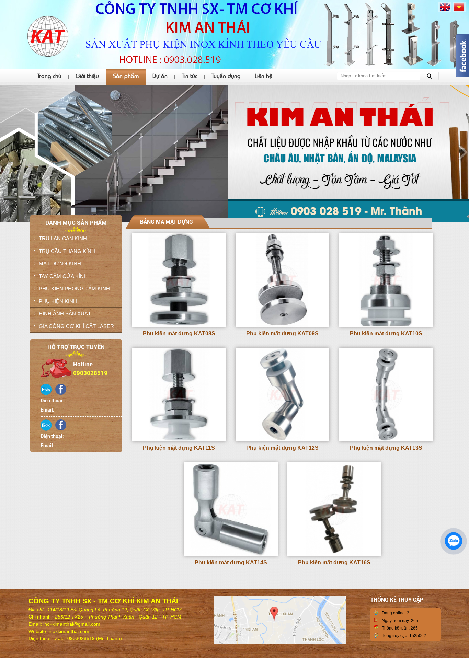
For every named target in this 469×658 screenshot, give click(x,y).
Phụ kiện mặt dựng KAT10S (386, 333)
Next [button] (462, 151)
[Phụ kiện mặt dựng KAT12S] (282, 440)
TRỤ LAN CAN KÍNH (63, 238)
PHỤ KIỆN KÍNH (58, 301)
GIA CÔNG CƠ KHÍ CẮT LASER (76, 326)
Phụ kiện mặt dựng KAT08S (179, 333)
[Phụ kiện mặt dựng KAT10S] (386, 325)
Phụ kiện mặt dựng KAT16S (334, 562)
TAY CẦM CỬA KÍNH (63, 276)
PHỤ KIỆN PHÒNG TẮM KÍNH (74, 288)
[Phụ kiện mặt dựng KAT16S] (334, 554)
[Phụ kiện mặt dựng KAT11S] (179, 440)
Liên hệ (263, 75)
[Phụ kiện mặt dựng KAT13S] (386, 440)
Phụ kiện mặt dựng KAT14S (231, 562)
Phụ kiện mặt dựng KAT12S (282, 448)
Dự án (160, 75)
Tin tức (189, 75)
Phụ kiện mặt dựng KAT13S (386, 448)
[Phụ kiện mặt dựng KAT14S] (231, 554)
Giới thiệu (87, 75)
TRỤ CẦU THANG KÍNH (67, 251)
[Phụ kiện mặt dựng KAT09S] (282, 325)
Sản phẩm (126, 75)
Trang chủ (49, 75)
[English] (445, 11)
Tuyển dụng (226, 75)
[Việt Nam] (459, 11)
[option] (234, 153)
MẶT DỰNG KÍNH (60, 263)
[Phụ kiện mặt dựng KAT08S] (179, 325)
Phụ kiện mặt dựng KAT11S (179, 448)
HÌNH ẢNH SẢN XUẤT (65, 313)
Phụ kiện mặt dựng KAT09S (282, 333)
